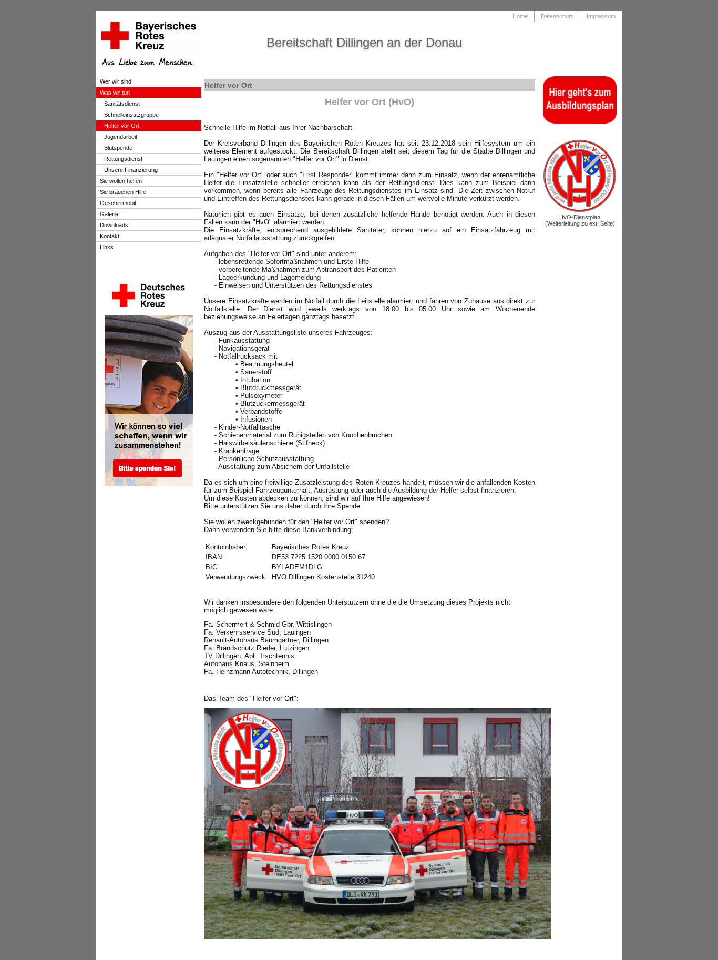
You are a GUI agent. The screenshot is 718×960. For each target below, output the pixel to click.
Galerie (109, 214)
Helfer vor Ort (121, 125)
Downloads (114, 225)
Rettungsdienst (123, 159)
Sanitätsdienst (122, 103)
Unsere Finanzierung (131, 170)
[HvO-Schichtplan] (580, 211)
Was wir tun (115, 92)
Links (107, 247)
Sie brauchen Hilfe (123, 192)
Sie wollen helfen (121, 181)
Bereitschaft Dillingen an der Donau (364, 42)
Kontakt (109, 236)
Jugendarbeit (120, 137)
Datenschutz (557, 16)
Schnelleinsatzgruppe (131, 114)
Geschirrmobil (118, 203)
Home (520, 16)
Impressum (601, 16)
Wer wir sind (115, 81)
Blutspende (118, 148)
